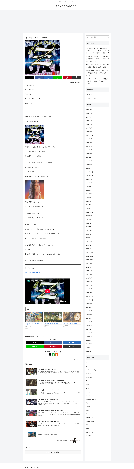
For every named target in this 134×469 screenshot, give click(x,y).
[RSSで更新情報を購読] (56, 354)
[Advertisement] (67, 21)
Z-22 (37, 336)
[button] (76, 77)
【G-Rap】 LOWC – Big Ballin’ (51, 323)
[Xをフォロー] (50, 354)
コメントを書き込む (53, 452)
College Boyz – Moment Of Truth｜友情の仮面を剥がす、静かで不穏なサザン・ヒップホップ (97, 73)
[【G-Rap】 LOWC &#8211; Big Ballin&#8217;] (53, 317)
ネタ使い (42, 336)
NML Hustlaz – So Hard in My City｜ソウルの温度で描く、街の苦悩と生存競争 (97, 66)
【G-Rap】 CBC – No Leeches (70, 323)
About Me (89, 94)
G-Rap (28, 336)
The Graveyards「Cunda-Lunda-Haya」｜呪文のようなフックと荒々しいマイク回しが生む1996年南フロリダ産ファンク (97, 51)
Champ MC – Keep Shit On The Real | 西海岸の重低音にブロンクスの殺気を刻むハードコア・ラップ (97, 59)
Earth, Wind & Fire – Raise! (32, 272)
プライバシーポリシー (92, 98)
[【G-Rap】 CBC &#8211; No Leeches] (72, 317)
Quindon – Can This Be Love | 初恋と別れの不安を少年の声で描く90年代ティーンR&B (97, 81)
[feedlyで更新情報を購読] (53, 354)
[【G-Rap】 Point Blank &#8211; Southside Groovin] (34, 317)
